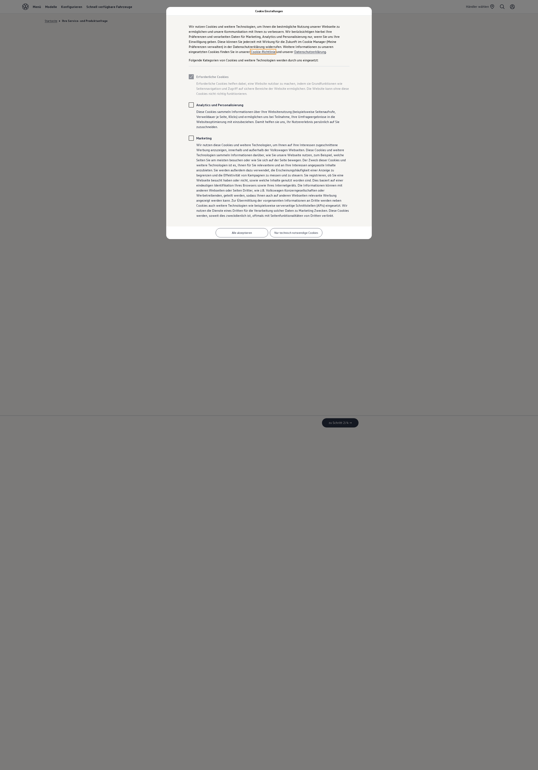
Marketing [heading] (204, 138)
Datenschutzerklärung (310, 52)
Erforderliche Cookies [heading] (212, 77)
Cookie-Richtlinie (263, 52)
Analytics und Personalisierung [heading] (219, 105)
